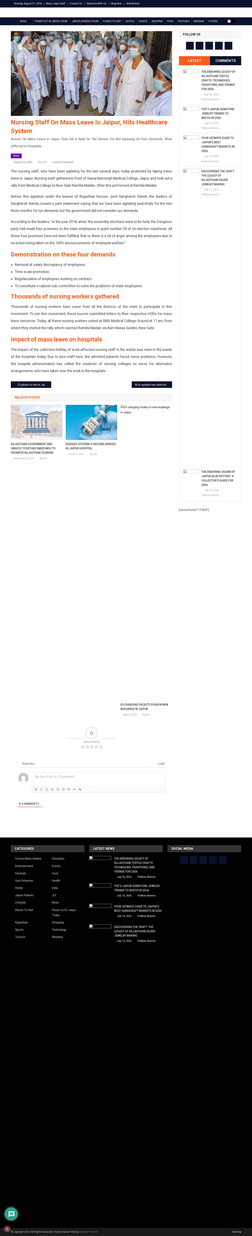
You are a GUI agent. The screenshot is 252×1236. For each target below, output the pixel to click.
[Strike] (52, 789)
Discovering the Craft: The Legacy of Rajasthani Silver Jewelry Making (218, 178)
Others (213, 21)
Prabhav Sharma (210, 99)
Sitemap (236, 1231)
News (23, 21)
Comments (225, 61)
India (55, 888)
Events (143, 21)
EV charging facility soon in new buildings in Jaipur (144, 707)
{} (85, 789)
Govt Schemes (24, 880)
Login (161, 763)
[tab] (194, 60)
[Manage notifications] (7, 1229)
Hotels (130, 21)
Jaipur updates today (85, 21)
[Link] (80, 789)
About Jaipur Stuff (55, 3)
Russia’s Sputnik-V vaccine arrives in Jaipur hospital (91, 446)
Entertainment (24, 866)
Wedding (199, 21)
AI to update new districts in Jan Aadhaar (153, 384)
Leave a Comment (63, 162)
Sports (19, 929)
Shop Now (116, 3)
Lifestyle (20, 902)
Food (170, 21)
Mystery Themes (89, 1231)
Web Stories (132, 3)
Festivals (183, 21)
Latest (194, 61)
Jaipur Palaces (24, 895)
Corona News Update (28, 858)
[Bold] (36, 789)
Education (58, 858)
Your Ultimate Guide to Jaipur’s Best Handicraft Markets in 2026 (218, 144)
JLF (54, 895)
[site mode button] (231, 21)
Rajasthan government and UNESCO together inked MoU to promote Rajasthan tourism (33, 448)
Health (56, 880)
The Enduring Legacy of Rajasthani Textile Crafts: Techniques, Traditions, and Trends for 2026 (218, 80)
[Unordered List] (63, 789)
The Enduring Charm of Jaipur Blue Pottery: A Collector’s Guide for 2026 (218, 478)
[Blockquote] (69, 789)
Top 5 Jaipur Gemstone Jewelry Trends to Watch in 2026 (217, 113)
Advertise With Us (96, 3)
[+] (90, 789)
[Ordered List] (58, 789)
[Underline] (47, 789)
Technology (59, 929)
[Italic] (41, 789)
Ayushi (42, 162)
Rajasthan (21, 922)
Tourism (20, 937)
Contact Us (76, 3)
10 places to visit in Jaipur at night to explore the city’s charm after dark (34, 384)
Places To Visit (112, 21)
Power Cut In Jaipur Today (51, 21)
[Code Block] (74, 789)
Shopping (157, 21)
